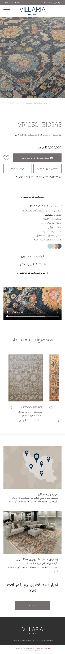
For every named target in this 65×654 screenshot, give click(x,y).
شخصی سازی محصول (47, 168)
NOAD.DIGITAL (44, 648)
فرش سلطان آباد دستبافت (36, 103)
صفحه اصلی (57, 103)
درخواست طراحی (17, 168)
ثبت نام (32, 605)
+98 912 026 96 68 (11, 3)
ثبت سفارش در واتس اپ (35, 158)
